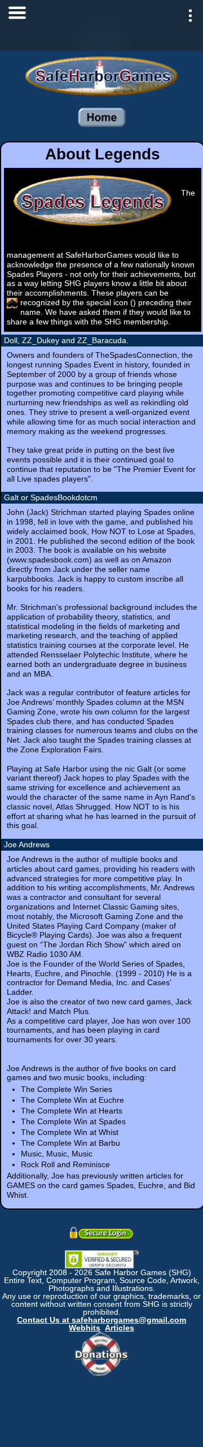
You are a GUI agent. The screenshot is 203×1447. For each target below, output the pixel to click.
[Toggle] (17, 17)
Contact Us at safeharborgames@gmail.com (101, 1319)
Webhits (84, 1327)
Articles (119, 1327)
